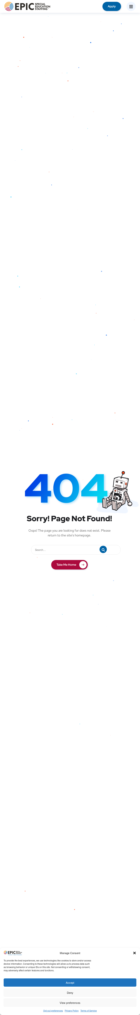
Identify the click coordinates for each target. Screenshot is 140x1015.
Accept (70, 982)
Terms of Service (88, 1010)
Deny (70, 993)
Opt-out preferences (53, 1010)
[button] (134, 953)
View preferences (70, 1003)
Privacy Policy (72, 1010)
